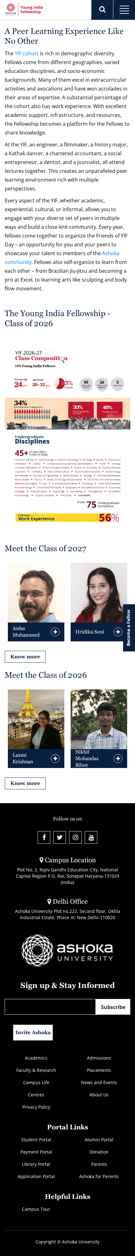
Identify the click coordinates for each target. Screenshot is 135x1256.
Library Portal (36, 1164)
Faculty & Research (36, 1070)
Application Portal (36, 1176)
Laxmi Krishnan (23, 758)
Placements (99, 1070)
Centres (36, 1095)
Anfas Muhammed (26, 631)
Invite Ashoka (33, 1032)
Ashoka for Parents (99, 1176)
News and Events (99, 1082)
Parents (99, 1164)
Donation (99, 1152)
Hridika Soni (89, 632)
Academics (36, 1058)
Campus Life (36, 1082)
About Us (99, 1095)
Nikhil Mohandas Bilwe (87, 758)
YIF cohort (27, 53)
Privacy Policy (36, 1107)
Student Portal (36, 1140)
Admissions (99, 1058)
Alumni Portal (99, 1140)
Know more (25, 657)
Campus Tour (36, 1209)
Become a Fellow (128, 628)
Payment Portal (36, 1152)
